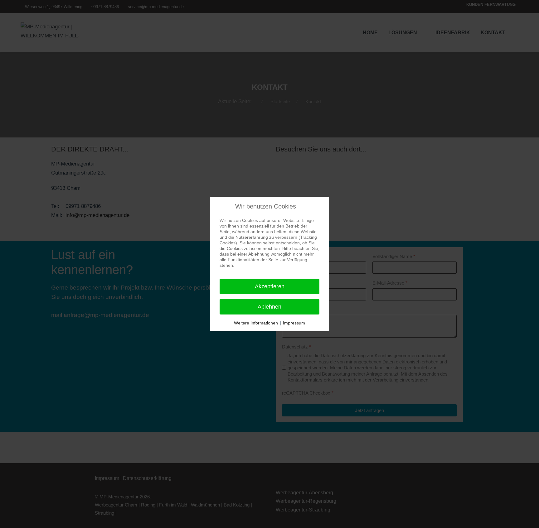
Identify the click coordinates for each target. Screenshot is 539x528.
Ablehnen (269, 307)
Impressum (294, 322)
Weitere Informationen (256, 322)
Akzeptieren (269, 286)
